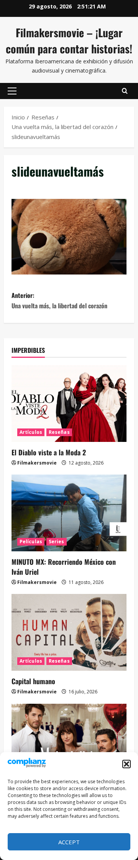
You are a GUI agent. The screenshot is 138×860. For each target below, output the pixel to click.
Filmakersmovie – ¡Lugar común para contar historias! (69, 40)
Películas (31, 541)
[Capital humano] (69, 632)
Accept (69, 842)
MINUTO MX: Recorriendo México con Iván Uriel (64, 566)
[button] (126, 764)
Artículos (31, 432)
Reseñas (59, 432)
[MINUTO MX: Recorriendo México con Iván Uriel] (69, 513)
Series (56, 541)
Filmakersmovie (37, 463)
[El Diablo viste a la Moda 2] (69, 403)
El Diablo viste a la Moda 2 (49, 452)
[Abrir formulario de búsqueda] (125, 91)
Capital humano (33, 681)
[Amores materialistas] (69, 742)
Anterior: (59, 300)
